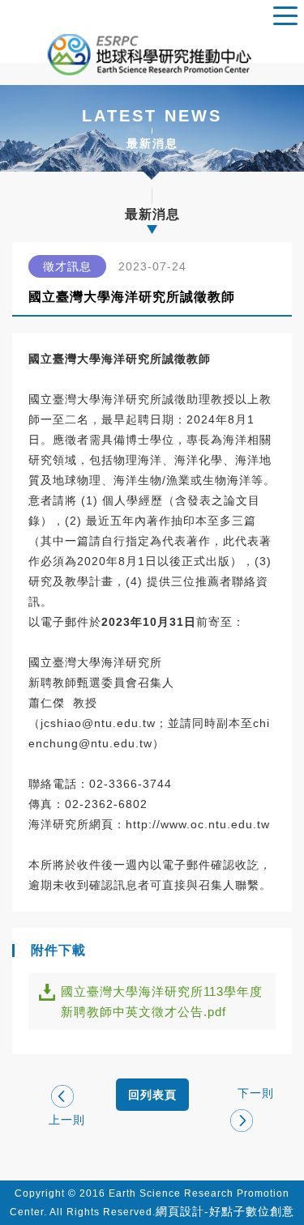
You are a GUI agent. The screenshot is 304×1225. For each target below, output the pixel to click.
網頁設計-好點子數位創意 (225, 1211)
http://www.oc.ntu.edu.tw (198, 824)
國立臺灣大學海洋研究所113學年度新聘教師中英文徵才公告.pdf (162, 1002)
